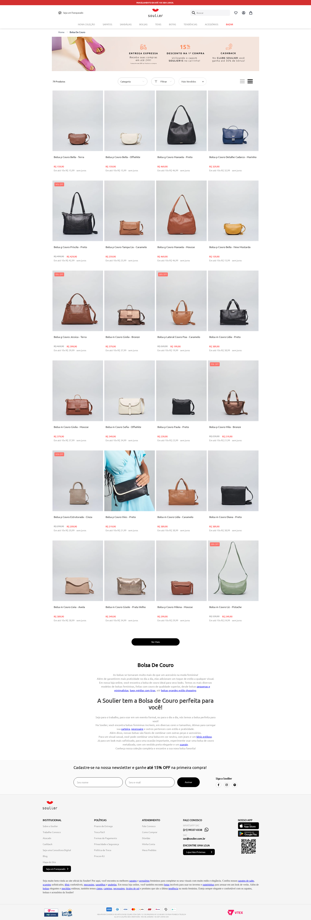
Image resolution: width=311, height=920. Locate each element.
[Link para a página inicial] (61, 32)
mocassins (89, 884)
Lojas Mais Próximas (195, 852)
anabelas (112, 884)
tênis (67, 884)
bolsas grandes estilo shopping (178, 690)
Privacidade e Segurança (106, 844)
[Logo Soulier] (155, 13)
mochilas (66, 888)
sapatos (133, 880)
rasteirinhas (208, 884)
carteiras (108, 888)
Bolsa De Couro (77, 32)
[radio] (242, 81)
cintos (99, 888)
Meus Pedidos (149, 850)
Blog (45, 856)
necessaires (119, 888)
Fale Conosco (149, 826)
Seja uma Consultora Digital (57, 850)
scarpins (47, 884)
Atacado (47, 838)
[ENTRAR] (243, 13)
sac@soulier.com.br (194, 838)
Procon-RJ (99, 856)
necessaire (137, 728)
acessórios (144, 880)
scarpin (184, 744)
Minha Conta (148, 844)
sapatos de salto (246, 880)
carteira (125, 728)
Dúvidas (146, 838)
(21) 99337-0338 (192, 829)
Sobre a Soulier (50, 826)
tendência (173, 888)
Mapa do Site (49, 862)
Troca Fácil (99, 832)
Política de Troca (102, 850)
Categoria (126, 81)
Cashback (47, 844)
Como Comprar (149, 832)
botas (166, 884)
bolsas (46, 888)
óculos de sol (132, 888)
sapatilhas (100, 884)
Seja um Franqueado (55, 868)
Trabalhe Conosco (52, 832)
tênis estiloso (204, 736)
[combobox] (210, 13)
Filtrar (164, 81)
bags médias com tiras (142, 690)
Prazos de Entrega (103, 826)
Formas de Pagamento (105, 838)
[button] (77, 143)
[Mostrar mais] (156, 642)
